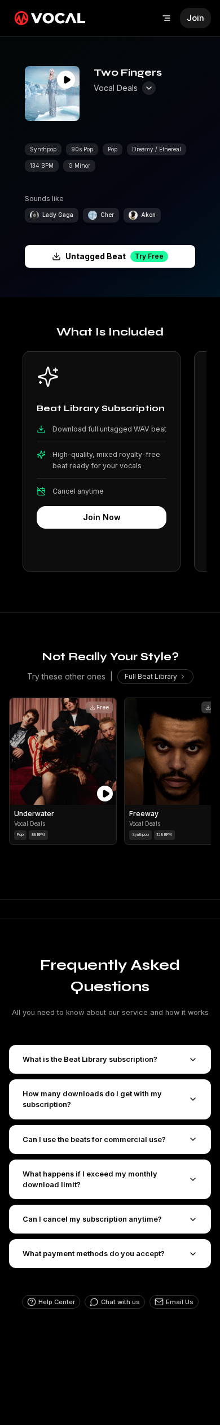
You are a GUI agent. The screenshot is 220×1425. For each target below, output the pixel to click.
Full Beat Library (151, 676)
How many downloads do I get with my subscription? (92, 1099)
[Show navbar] (166, 18)
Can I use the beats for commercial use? (94, 1139)
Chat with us (120, 1302)
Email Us (179, 1302)
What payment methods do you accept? (94, 1253)
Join (195, 18)
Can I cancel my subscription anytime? (92, 1219)
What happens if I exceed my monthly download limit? (90, 1179)
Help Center (56, 1302)
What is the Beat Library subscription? (90, 1059)
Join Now (102, 517)
